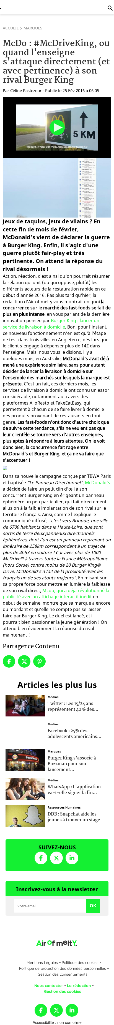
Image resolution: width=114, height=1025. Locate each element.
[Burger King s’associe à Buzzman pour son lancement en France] (25, 759)
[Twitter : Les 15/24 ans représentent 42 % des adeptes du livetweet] (25, 705)
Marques (33, 28)
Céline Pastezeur (26, 90)
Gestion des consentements (62, 974)
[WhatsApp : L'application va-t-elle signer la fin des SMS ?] (25, 788)
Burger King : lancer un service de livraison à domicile (51, 323)
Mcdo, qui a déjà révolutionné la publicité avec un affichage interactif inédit (56, 593)
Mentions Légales (42, 962)
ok (93, 906)
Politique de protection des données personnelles (62, 968)
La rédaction (79, 985)
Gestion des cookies (62, 991)
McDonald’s (97, 482)
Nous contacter (48, 985)
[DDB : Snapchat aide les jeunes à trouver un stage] (25, 815)
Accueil (11, 28)
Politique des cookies (80, 962)
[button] (57, 127)
